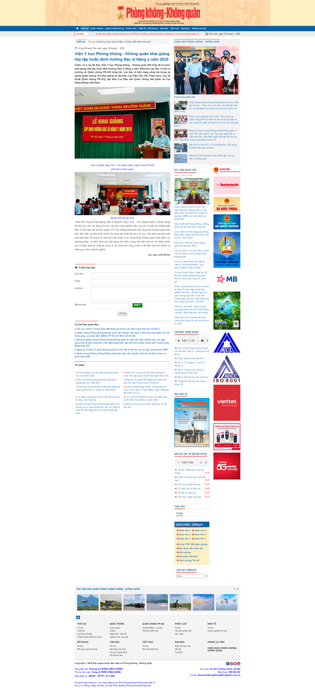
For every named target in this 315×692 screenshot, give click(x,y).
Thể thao (174, 29)
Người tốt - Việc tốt (118, 634)
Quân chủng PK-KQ (114, 29)
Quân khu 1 (185, 530)
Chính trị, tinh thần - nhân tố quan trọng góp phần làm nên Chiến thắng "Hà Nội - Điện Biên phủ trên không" (191, 309)
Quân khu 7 (200, 538)
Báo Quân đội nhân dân (191, 548)
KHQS (112, 631)
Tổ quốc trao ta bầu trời (189, 488)
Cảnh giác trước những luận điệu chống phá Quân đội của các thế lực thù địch (191, 320)
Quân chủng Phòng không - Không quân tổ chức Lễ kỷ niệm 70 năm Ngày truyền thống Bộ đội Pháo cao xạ (146, 390)
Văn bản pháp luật (183, 631)
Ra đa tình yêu (116, 655)
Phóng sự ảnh (199, 29)
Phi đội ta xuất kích (187, 493)
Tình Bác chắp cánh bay (189, 497)
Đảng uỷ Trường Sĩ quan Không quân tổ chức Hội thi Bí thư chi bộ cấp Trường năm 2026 (122, 349)
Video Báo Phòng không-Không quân (222, 649)
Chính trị (101, 42)
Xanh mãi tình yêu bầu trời (190, 358)
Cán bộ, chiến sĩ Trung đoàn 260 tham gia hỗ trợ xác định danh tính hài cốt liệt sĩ (118, 329)
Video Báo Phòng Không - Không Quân (196, 42)
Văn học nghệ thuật (118, 652)
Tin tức (91, 42)
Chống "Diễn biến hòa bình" (138, 42)
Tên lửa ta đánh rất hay (189, 484)
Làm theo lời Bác (115, 42)
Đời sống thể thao (150, 649)
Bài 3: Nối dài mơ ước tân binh (193, 377)
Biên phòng (185, 552)
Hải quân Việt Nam (188, 556)
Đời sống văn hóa (118, 649)
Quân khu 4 (200, 534)
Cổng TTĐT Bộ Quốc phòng (193, 544)
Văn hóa (164, 29)
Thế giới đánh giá (150, 631)
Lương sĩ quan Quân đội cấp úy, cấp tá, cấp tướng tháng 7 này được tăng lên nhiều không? (189, 264)
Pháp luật (131, 29)
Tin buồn (179, 652)
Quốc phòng (97, 29)
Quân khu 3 (185, 534)
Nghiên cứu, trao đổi (119, 637)
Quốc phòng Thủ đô (189, 560)
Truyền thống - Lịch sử (152, 628)
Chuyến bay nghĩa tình (184, 97)
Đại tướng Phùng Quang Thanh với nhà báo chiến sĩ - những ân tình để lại (191, 351)
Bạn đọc (185, 29)
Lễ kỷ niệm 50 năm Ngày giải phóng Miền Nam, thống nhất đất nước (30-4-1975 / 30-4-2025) (191, 235)
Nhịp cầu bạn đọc (183, 646)
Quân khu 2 (200, 530)
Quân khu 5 (185, 538)
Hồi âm (178, 649)
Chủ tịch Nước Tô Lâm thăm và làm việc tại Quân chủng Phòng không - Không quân (191, 253)
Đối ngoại (153, 29)
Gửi (124, 313)
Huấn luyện (115, 628)
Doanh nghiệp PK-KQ (217, 631)
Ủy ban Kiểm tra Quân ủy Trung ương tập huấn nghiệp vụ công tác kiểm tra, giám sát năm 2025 (186, 34)
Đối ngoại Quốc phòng (87, 649)
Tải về (206, 473)
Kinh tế (142, 29)
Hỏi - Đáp (179, 634)
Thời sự (85, 29)
